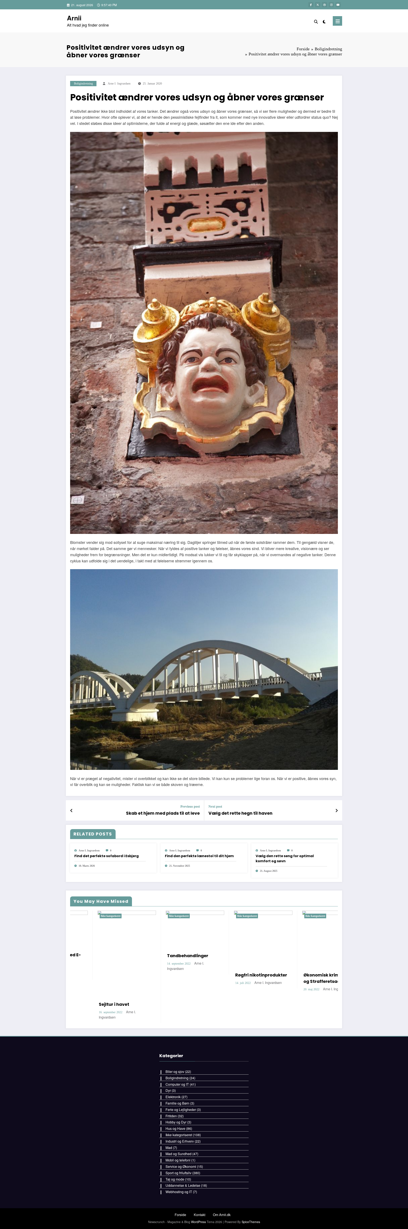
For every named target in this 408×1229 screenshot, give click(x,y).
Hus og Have (175, 1109)
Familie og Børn (177, 1084)
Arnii (74, 17)
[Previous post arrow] (71, 810)
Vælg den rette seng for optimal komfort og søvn (285, 859)
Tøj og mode (175, 1159)
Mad (169, 1128)
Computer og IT (177, 1064)
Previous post (190, 806)
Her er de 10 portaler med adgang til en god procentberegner (189, 978)
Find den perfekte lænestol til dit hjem (199, 856)
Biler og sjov (175, 1052)
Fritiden (171, 1096)
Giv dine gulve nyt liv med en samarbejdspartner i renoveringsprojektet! (322, 963)
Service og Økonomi (181, 1147)
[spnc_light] (324, 21)
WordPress (198, 1203)
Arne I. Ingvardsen (119, 83)
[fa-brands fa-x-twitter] (317, 4)
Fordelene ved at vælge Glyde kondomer (255, 975)
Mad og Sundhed (178, 1134)
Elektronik (173, 1077)
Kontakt (199, 1195)
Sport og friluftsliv (178, 1153)
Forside (180, 1195)
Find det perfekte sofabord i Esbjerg (106, 856)
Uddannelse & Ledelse (183, 1166)
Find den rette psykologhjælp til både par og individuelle (119, 978)
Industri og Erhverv (180, 1122)
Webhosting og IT (179, 1172)
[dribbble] (324, 4)
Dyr (168, 1071)
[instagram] (331, 4)
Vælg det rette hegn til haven (240, 813)
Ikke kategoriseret (105, 915)
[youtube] (338, 4)
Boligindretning (83, 83)
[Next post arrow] (336, 810)
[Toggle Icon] (337, 21)
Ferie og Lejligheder (181, 1090)
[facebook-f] (310, 4)
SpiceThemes (251, 1203)
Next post (215, 806)
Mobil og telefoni (178, 1141)
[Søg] (316, 21)
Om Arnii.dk (222, 1195)
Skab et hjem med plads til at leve (163, 813)
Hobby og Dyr (176, 1103)
